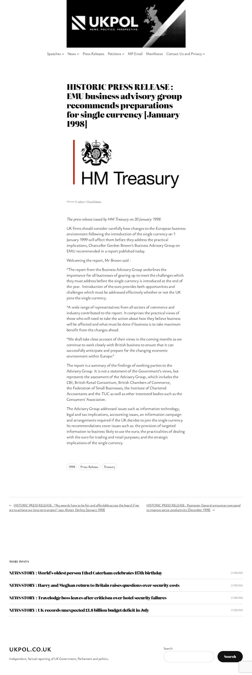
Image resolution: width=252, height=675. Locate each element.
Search (168, 648)
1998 (72, 466)
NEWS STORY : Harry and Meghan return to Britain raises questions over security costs (94, 585)
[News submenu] (78, 54)
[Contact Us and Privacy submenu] (204, 54)
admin (81, 201)
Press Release (89, 466)
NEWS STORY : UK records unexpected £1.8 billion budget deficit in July (79, 610)
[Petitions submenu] (123, 54)
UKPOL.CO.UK (30, 649)
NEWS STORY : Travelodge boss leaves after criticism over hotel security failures (87, 597)
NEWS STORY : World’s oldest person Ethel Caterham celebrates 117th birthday (85, 572)
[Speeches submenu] (63, 54)
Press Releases (94, 201)
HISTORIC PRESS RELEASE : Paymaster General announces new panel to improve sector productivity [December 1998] (193, 507)
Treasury (109, 466)
